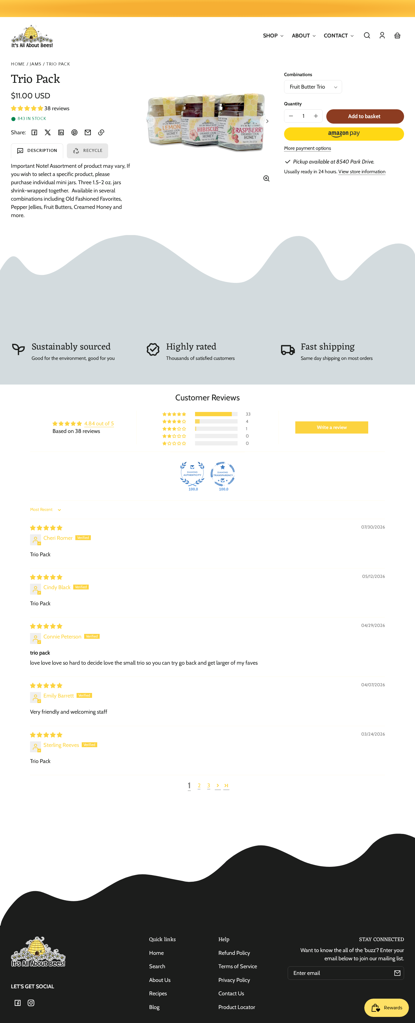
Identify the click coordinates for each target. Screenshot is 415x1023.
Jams (35, 64)
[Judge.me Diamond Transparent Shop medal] (223, 474)
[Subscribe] (397, 973)
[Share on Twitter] (47, 132)
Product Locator (236, 1007)
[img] (46, 528)
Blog (154, 1007)
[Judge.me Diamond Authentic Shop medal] (192, 474)
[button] (367, 35)
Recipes (158, 993)
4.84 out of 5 (99, 423)
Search (157, 966)
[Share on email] (87, 132)
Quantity (293, 104)
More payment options (307, 148)
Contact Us (231, 993)
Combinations (298, 74)
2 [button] (199, 785)
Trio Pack (58, 64)
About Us (159, 980)
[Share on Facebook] (34, 132)
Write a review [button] (332, 427)
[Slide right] (266, 121)
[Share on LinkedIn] (61, 132)
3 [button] (208, 785)
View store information (362, 171)
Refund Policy (234, 953)
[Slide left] (148, 121)
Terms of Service (237, 966)
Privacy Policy (234, 980)
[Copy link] (101, 132)
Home (18, 64)
